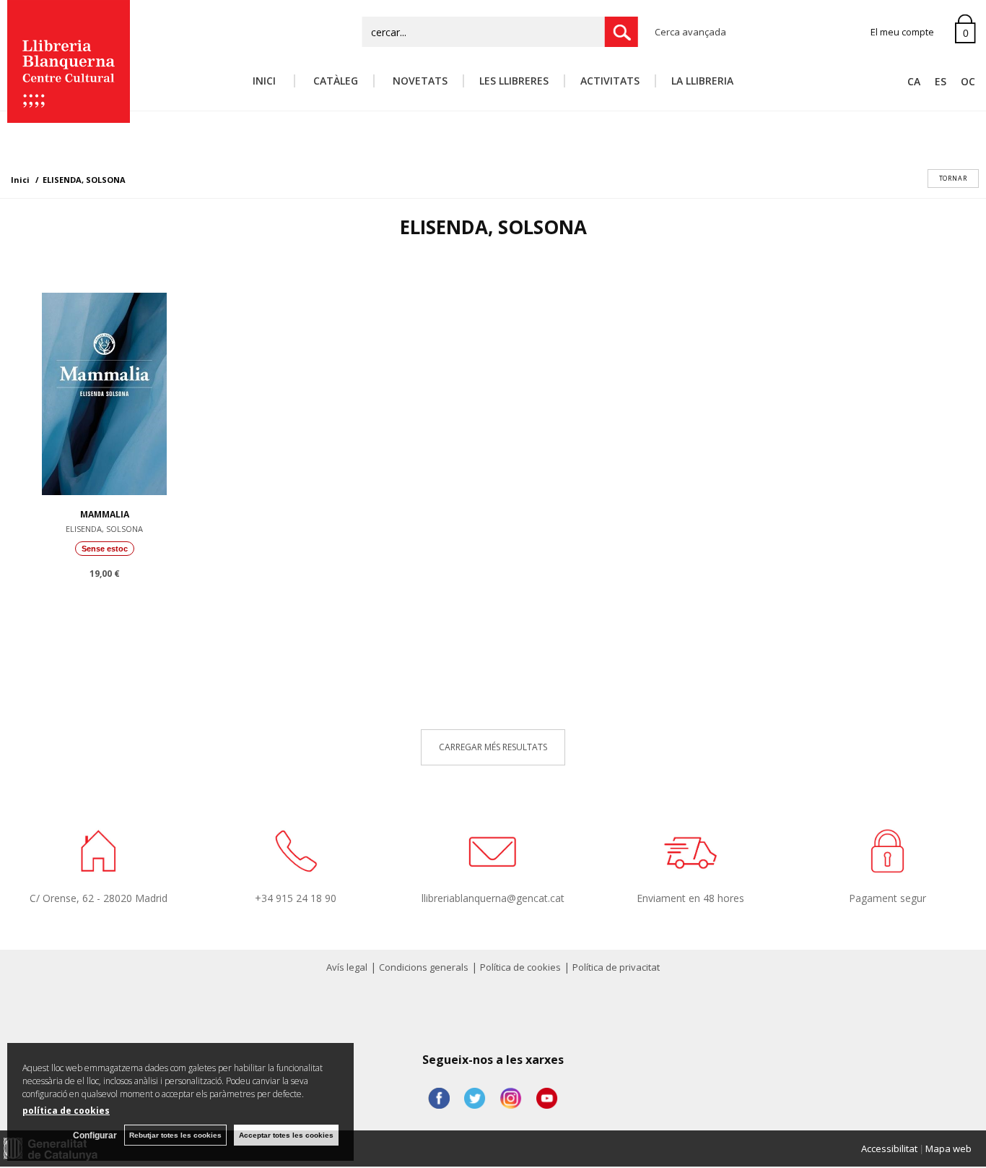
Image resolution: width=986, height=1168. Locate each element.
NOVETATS (419, 80)
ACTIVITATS (610, 80)
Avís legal (346, 967)
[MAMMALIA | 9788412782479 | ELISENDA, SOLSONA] (104, 390)
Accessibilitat (889, 1148)
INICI (266, 80)
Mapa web (948, 1148)
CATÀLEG (334, 80)
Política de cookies (520, 967)
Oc (968, 81)
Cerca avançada (690, 31)
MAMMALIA (104, 514)
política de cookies (66, 1110)
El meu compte (902, 31)
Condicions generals (423, 967)
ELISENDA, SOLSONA (104, 528)
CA (913, 81)
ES (940, 81)
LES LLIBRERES (514, 80)
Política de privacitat (616, 967)
